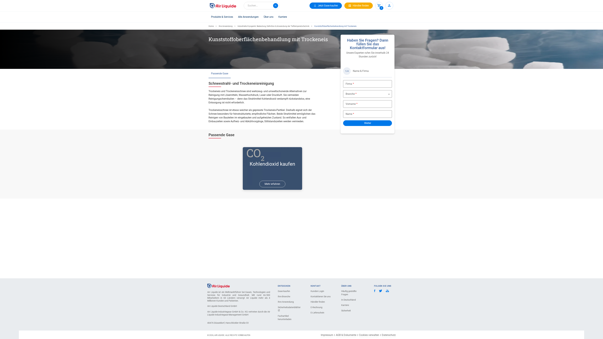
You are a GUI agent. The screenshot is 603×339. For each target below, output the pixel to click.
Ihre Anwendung (226, 26)
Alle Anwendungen (248, 16)
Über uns (268, 16)
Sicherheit (346, 310)
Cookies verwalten (369, 335)
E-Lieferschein (317, 312)
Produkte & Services (222, 16)
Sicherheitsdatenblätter (289, 307)
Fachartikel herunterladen (284, 317)
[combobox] (262, 5)
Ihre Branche (284, 296)
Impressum (327, 335)
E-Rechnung (316, 307)
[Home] (218, 285)
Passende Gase (219, 73)
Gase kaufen (284, 291)
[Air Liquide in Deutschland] (223, 5)
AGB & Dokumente (346, 335)
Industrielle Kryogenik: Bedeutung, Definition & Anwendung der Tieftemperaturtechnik (273, 26)
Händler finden (318, 302)
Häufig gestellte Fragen (348, 293)
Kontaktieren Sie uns (321, 296)
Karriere (282, 16)
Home (211, 26)
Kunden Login (317, 291)
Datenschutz (389, 335)
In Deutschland (348, 300)
